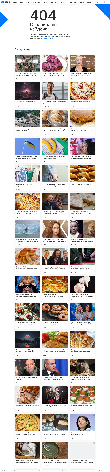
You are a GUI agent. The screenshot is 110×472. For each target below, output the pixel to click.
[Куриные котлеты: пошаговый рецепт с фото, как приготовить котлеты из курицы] (55, 344)
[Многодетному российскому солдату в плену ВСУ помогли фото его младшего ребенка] (27, 68)
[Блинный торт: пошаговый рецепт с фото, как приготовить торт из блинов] (55, 427)
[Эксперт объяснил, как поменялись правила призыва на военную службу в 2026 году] (82, 261)
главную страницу (48, 38)
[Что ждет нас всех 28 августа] (27, 95)
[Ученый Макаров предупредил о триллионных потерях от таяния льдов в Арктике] (27, 233)
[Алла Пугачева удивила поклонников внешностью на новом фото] (27, 289)
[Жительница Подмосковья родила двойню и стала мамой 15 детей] (27, 455)
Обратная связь (103, 470)
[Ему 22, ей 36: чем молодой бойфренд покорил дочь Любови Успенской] (82, 316)
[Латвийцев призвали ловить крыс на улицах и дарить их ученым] (82, 372)
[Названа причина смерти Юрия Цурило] (27, 372)
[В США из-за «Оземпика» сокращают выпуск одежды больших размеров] (27, 178)
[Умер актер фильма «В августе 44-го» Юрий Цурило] (55, 206)
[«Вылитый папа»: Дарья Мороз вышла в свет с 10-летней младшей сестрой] (82, 68)
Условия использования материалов (88, 470)
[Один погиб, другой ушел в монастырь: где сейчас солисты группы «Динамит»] (55, 261)
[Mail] (2, 2)
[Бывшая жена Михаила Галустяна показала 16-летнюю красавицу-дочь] (55, 399)
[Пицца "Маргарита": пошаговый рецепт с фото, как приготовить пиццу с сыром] (27, 206)
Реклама (16, 470)
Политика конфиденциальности (70, 470)
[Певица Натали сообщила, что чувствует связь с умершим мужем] (82, 150)
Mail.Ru (3, 470)
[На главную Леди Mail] (7, 2)
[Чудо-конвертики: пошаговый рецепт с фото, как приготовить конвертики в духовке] (82, 178)
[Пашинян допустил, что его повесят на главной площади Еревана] (55, 372)
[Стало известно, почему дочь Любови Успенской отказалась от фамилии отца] (55, 233)
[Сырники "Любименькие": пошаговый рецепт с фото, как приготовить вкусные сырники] (27, 261)
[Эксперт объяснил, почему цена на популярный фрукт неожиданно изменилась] (55, 150)
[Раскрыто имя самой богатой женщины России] (82, 427)
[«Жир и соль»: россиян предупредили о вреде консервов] (55, 455)
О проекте (41, 470)
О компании (10, 470)
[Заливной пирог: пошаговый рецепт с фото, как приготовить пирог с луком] (82, 123)
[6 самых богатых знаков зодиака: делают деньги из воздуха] (55, 95)
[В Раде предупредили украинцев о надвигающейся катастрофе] (27, 150)
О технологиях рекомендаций (53, 470)
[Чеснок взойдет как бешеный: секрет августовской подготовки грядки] (82, 289)
